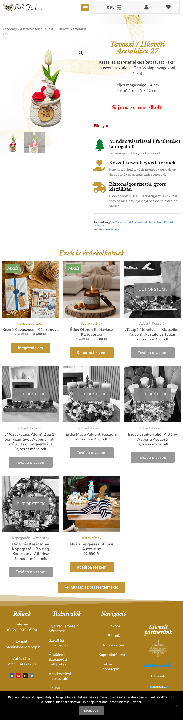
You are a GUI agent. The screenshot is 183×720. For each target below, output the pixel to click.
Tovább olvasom (153, 352)
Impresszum (113, 645)
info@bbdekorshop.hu (23, 647)
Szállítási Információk (58, 643)
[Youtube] (18, 675)
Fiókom (113, 626)
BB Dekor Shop (110, 229)
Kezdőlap (9, 29)
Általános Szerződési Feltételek (58, 659)
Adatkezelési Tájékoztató (60, 676)
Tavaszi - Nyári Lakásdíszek (131, 222)
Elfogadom (91, 710)
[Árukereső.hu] (158, 668)
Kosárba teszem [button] (92, 352)
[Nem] (177, 705)
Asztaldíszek (30, 29)
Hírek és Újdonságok (109, 667)
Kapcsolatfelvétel (114, 654)
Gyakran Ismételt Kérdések (63, 629)
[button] (85, 7)
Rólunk (114, 635)
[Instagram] (25, 675)
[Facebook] (12, 675)
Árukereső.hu (158, 676)
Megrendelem (30, 347)
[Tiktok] (32, 675)
